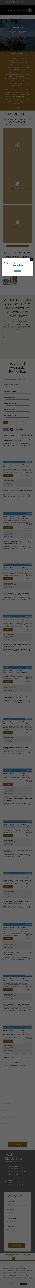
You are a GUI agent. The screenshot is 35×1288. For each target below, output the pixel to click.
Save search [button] (5, 422)
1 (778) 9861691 (7, 483)
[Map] (17, 344)
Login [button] (18, 429)
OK (23, 1284)
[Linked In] (17, 1175)
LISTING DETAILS (8, 475)
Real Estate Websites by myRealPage (21, 1256)
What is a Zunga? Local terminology (17, 246)
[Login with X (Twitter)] (11, 430)
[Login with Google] (7, 430)
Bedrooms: (9, 397)
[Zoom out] (5, 337)
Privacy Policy (7, 1256)
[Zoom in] (5, 335)
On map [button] (16, 422)
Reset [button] (22, 422)
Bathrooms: (10, 403)
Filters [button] (28, 422)
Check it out (25, 108)
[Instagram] (14, 1175)
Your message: (11, 1227)
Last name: (10, 1210)
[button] (17, 246)
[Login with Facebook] (4, 430)
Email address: (12, 1218)
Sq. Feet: (10, 415)
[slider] (5, 394)
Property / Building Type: (12, 384)
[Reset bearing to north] (5, 340)
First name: (10, 1201)
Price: (10, 391)
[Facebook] (10, 1175)
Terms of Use (15, 1284)
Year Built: (11, 409)
